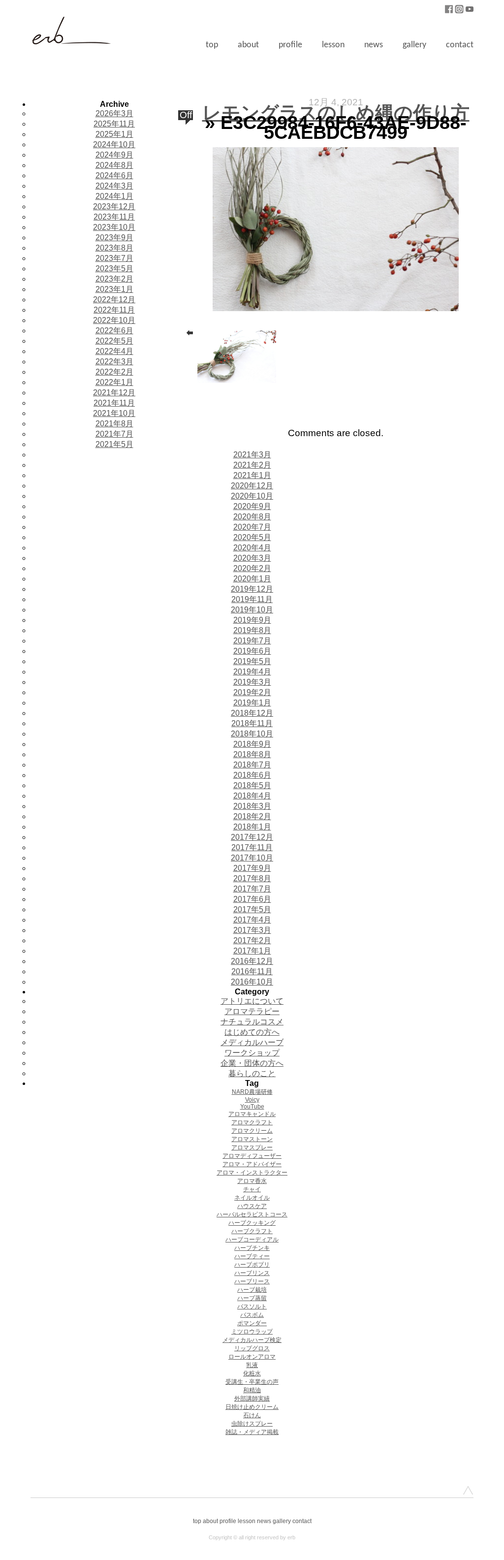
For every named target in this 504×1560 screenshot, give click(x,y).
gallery (414, 45)
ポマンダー (252, 1323)
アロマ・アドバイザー (252, 1164)
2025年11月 (114, 124)
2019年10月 (252, 609)
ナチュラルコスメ (252, 1022)
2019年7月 (252, 641)
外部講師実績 (252, 1398)
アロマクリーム (252, 1130)
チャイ (252, 1189)
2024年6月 (114, 175)
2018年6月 (252, 775)
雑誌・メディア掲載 (252, 1432)
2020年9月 (252, 506)
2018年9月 (252, 744)
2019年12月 (252, 589)
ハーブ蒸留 (252, 1298)
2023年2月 (114, 279)
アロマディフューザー (252, 1155)
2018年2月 (252, 816)
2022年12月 (114, 299)
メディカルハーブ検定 (252, 1340)
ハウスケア (252, 1206)
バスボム (252, 1314)
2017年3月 (252, 930)
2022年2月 (114, 372)
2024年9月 (114, 155)
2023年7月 (114, 258)
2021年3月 (252, 454)
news (373, 45)
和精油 (252, 1390)
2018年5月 (252, 785)
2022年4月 (114, 351)
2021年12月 (114, 392)
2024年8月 (114, 165)
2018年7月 (252, 765)
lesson (333, 45)
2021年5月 (114, 444)
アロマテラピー (252, 1011)
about (248, 45)
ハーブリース (252, 1281)
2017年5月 (252, 909)
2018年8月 (252, 754)
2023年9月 (114, 237)
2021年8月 (114, 423)
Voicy (252, 1099)
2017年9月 (252, 868)
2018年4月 (252, 796)
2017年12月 (252, 837)
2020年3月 (252, 558)
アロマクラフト (252, 1122)
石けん (252, 1415)
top (212, 45)
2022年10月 (114, 320)
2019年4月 (252, 672)
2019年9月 (252, 620)
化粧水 (252, 1373)
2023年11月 (114, 217)
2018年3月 (252, 806)
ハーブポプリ (252, 1264)
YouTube (252, 1106)
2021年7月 (114, 434)
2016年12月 (252, 961)
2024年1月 (114, 196)
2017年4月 (252, 920)
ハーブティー (252, 1256)
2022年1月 (114, 382)
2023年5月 (114, 268)
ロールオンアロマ (252, 1356)
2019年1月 (252, 703)
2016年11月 (252, 971)
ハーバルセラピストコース (252, 1214)
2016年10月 (252, 982)
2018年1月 (252, 827)
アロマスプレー (252, 1147)
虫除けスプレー (252, 1423)
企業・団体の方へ (252, 1063)
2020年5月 (252, 537)
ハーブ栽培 (252, 1289)
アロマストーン (252, 1139)
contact (459, 45)
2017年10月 (252, 858)
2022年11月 (114, 310)
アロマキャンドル (252, 1114)
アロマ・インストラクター (252, 1172)
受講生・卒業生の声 (252, 1381)
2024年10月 (114, 144)
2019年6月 (252, 651)
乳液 (252, 1365)
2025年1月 (114, 134)
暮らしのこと (252, 1073)
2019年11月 (252, 599)
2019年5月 (252, 661)
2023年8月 (114, 248)
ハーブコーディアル (252, 1239)
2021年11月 (114, 403)
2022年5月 (114, 341)
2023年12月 (114, 206)
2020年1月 (252, 578)
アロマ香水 (252, 1181)
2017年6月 (252, 899)
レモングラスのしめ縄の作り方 (336, 112)
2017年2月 (252, 940)
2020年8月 (252, 516)
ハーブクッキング (252, 1222)
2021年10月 (114, 413)
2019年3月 (252, 682)
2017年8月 (252, 878)
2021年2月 (252, 465)
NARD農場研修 (252, 1091)
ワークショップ (252, 1053)
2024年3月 (114, 186)
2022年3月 (114, 361)
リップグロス (252, 1348)
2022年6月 (114, 330)
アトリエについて (252, 1001)
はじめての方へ (252, 1032)
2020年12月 (252, 485)
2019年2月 (252, 692)
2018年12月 (252, 713)
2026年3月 (114, 113)
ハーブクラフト (252, 1231)
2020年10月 (252, 496)
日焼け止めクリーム (252, 1406)
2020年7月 (252, 527)
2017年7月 (252, 889)
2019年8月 (252, 630)
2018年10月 (252, 734)
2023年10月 (114, 227)
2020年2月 (252, 568)
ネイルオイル (252, 1197)
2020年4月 (252, 547)
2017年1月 (252, 951)
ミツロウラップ (252, 1331)
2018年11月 (252, 723)
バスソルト (252, 1306)
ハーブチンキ (252, 1247)
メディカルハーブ (252, 1042)
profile (290, 45)
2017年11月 (252, 847)
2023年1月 (114, 289)
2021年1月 (252, 475)
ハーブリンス (252, 1273)
